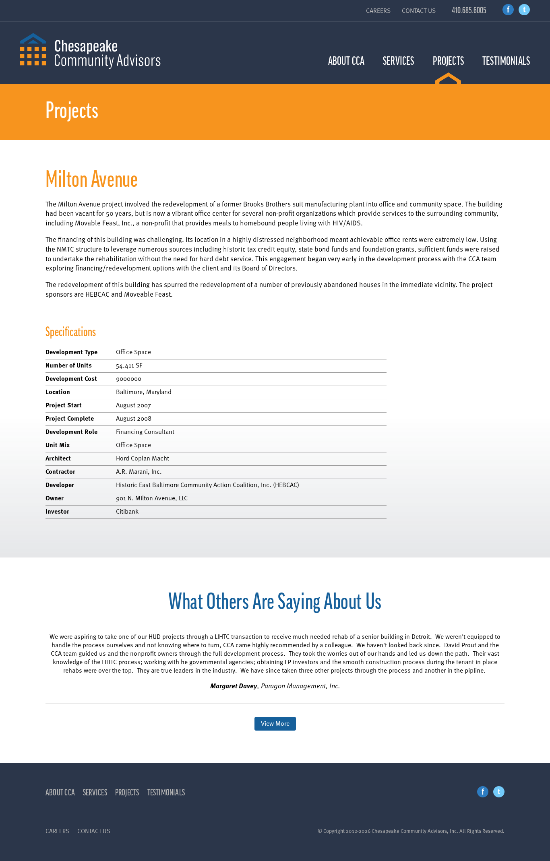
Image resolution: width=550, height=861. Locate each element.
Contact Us (419, 10)
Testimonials (506, 61)
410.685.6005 (469, 10)
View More (275, 723)
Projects (448, 61)
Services (398, 61)
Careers (378, 10)
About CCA (346, 61)
